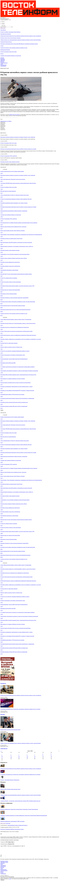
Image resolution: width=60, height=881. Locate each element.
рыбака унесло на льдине (14, 114)
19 (18, 757)
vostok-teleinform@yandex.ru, (13, 825)
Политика (2, 58)
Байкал (10, 121)
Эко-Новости (3, 865)
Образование (3, 866)
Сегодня (2, 57)
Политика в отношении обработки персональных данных (12, 829)
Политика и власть (4, 861)
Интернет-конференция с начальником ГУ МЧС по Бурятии (12, 821)
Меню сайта (2, 28)
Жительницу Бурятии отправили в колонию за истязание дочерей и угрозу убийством (17, 137)
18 (11, 757)
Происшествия (3, 64)
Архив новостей (3, 748)
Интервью (2, 714)
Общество (2, 60)
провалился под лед (4, 121)
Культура (2, 61)
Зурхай (1, 872)
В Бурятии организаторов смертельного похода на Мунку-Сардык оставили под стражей (18, 148)
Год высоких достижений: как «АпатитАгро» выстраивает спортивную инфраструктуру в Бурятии (20, 709)
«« (1, 750)
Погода (1, 871)
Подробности (3, 683)
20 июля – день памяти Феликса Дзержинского (9, 779)
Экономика (2, 59)
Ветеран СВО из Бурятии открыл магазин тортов (10, 729)
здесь (10, 878)
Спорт (1, 63)
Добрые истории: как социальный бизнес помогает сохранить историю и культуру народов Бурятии (20, 743)
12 (18, 756)
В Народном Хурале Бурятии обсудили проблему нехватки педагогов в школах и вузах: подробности (20, 695)
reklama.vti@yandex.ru (23, 825)
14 (34, 756)
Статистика (8, 823)
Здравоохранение (3, 62)
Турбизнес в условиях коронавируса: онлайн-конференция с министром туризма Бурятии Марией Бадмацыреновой (23, 815)
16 (51, 756)
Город (1, 864)
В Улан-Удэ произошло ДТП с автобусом (8, 155)
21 (34, 757)
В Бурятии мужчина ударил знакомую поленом (9, 161)
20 (27, 757)
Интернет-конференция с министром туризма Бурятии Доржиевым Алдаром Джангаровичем (19, 809)
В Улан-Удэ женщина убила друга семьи (8, 143)
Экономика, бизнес (4, 862)
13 (27, 756)
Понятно (2, 879)
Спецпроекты (3, 65)
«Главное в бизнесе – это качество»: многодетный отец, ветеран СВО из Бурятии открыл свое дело (20, 800)
